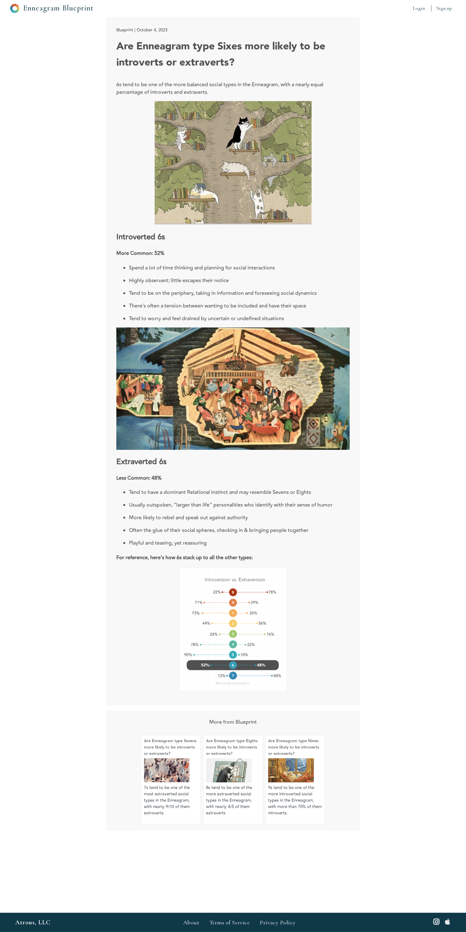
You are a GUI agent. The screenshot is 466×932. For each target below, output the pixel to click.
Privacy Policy (277, 922)
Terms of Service (230, 922)
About (191, 922)
